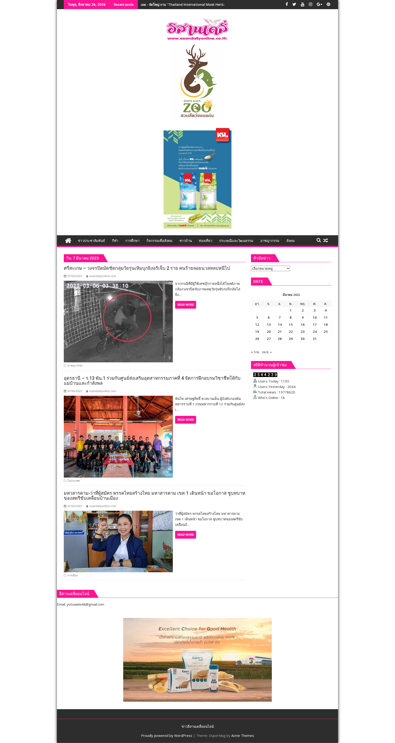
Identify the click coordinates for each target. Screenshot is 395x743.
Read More (185, 304)
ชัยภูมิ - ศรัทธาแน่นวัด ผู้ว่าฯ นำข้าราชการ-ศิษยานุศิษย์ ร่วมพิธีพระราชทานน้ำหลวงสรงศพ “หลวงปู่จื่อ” (213, 4)
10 (315, 317)
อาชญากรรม (75, 365)
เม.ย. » (267, 352)
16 (303, 324)
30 (303, 338)
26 (257, 338)
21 (280, 331)
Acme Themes (242, 735)
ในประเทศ (73, 481)
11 (326, 317)
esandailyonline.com (102, 276)
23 (303, 331)
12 (257, 324)
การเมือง (72, 575)
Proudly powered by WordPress (166, 735)
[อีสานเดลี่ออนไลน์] (68, 240)
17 (315, 324)
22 (291, 331)
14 (280, 324)
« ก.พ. (255, 352)
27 (269, 338)
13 (269, 324)
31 (315, 338)
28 (280, 338)
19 (257, 331)
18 (326, 324)
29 (291, 338)
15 (291, 324)
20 (269, 331)
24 (315, 331)
